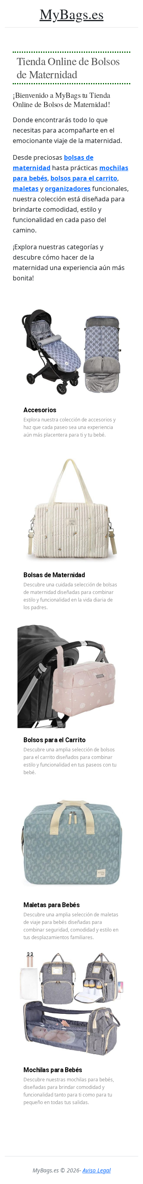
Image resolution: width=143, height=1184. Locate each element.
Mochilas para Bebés (52, 1070)
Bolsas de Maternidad (54, 575)
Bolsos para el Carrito (54, 740)
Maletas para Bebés (51, 905)
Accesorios (39, 410)
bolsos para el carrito (83, 178)
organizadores (68, 188)
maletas (26, 188)
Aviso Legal (97, 1170)
